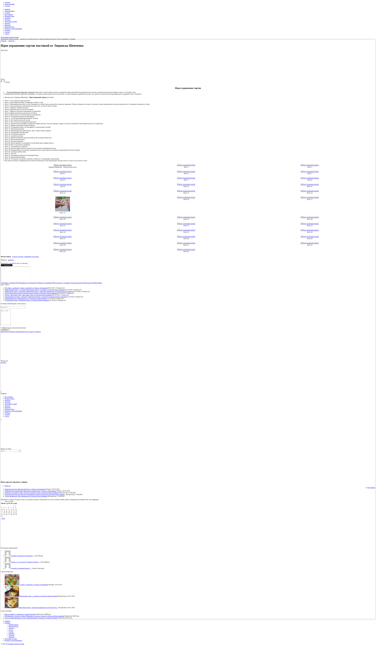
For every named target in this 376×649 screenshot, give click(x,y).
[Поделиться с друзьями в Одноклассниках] (67, 283)
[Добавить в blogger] (8, 283)
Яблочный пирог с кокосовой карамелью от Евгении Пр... (38, 607)
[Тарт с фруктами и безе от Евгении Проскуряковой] (11, 295)
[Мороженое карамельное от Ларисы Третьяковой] (14, 491)
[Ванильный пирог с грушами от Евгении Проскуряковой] (15, 290)
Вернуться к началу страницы (31, 331)
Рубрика (7, 30)
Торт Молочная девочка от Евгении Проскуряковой (40, 293)
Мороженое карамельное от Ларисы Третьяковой (39, 491)
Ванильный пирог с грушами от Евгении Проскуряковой (45, 290)
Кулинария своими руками (10, 37)
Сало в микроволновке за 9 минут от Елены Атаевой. (39, 618)
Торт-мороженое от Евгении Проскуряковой (33, 496)
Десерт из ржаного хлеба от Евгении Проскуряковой (41, 493)
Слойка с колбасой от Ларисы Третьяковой (33, 288)
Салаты (7, 32)
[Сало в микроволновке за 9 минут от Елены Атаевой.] (13, 618)
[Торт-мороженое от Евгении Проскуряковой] (11, 496)
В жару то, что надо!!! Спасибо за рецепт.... (25, 562)
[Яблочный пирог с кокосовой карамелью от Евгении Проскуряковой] (15, 291)
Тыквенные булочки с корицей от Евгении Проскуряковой (47, 297)
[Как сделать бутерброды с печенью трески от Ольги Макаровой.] (8, 568)
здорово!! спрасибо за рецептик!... (22, 556)
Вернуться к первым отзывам (10, 331)
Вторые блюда (9, 16)
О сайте (7, 6)
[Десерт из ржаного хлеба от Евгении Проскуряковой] (14, 493)
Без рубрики (9, 14)
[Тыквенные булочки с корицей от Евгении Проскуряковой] (16, 297)
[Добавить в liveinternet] (44, 283)
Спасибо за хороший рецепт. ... (21, 568)
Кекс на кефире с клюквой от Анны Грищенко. (20, 614)
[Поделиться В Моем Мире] (92, 283)
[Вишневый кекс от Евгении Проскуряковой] (11, 298)
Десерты (7, 20)
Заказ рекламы (9, 4)
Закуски (7, 23)
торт (22, 100)
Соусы (7, 34)
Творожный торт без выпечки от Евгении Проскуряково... (46, 494)
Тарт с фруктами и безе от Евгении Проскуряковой (35, 295)
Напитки (8, 25)
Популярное (371, 487)
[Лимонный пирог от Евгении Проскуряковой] (11, 300)
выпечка (7, 18)
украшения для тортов (31, 256)
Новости (7, 486)
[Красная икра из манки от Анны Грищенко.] (8, 556)
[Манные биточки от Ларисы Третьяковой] (11, 489)
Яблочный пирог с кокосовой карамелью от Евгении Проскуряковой (50, 291)
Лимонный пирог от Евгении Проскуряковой (34, 300)
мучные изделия (17, 256)
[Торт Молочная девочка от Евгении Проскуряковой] (13, 293)
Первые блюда (9, 27)
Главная (7, 2)
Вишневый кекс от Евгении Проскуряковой (32, 298)
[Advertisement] (59, 65)
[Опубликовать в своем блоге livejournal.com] (25, 283)
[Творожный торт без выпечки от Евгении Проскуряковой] (15, 494)
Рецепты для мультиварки (13, 28)
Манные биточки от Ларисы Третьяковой (32, 489)
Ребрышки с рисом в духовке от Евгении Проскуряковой (45, 616)
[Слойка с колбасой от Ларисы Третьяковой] (12, 288)
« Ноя (3, 518)
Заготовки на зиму (11, 21)
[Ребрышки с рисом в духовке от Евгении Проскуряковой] (15, 616)
